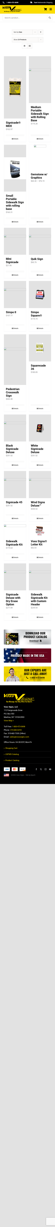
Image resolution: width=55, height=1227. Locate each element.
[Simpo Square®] (40, 294)
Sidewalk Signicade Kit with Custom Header (39, 599)
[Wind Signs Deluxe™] (40, 484)
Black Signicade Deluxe (12, 449)
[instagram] (46, 769)
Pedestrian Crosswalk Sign (12, 392)
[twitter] (41, 769)
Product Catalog (12, 760)
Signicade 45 (14, 502)
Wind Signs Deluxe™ (38, 504)
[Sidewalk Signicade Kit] (15, 530)
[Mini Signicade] (15, 241)
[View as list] (29, 45)
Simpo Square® (36, 314)
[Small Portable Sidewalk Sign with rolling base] (15, 168)
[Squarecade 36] (40, 347)
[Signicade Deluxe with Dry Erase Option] (15, 577)
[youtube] (50, 769)
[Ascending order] (40, 32)
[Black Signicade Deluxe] (15, 428)
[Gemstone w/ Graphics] (40, 157)
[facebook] (36, 769)
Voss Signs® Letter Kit (39, 543)
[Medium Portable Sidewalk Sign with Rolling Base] (40, 79)
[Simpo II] (15, 294)
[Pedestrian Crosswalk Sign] (15, 359)
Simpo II (11, 312)
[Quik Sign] (40, 241)
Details (16, 139)
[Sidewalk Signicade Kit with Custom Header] (40, 577)
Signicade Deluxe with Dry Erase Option (13, 599)
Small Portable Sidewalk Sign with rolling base (15, 202)
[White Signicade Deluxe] (40, 428)
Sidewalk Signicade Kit (14, 543)
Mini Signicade (12, 260)
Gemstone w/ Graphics (39, 176)
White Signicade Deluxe (37, 449)
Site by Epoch (30, 775)
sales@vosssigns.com (19, 737)
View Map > (9, 720)
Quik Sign (37, 259)
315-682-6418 (15, 730)
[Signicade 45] (15, 484)
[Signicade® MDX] (15, 87)
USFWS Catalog (12, 754)
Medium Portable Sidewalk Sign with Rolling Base (40, 114)
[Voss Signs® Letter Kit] (40, 530)
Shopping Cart (11, 748)
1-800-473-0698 (18, 726)
